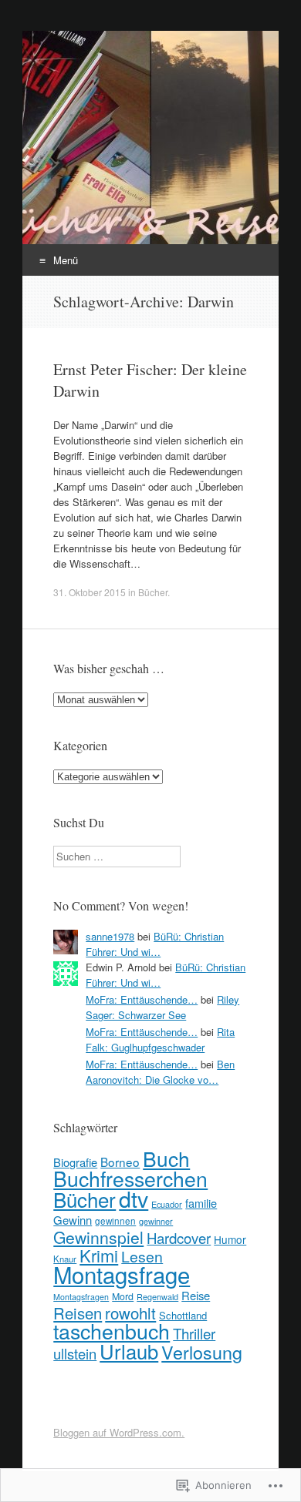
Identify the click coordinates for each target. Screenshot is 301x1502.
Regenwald (157, 1297)
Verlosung (201, 1352)
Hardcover (179, 1238)
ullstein (74, 1353)
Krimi (98, 1255)
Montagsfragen (81, 1297)
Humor (230, 1239)
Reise (195, 1295)
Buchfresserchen (130, 1178)
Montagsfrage (121, 1274)
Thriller (194, 1333)
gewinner (156, 1221)
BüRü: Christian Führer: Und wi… (155, 944)
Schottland (183, 1315)
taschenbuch (111, 1331)
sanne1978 (110, 936)
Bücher (152, 591)
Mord (123, 1296)
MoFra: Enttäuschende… (142, 999)
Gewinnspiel (98, 1237)
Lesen (142, 1256)
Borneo (120, 1161)
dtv (133, 1198)
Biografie (75, 1162)
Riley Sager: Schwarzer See (162, 1007)
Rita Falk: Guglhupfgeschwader (160, 1039)
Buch (166, 1158)
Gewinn (72, 1220)
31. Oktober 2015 (89, 591)
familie (201, 1203)
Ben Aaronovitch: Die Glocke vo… (160, 1072)
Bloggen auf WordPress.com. (118, 1432)
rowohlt (130, 1312)
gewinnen (115, 1221)
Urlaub (129, 1351)
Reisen (77, 1313)
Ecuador (166, 1204)
